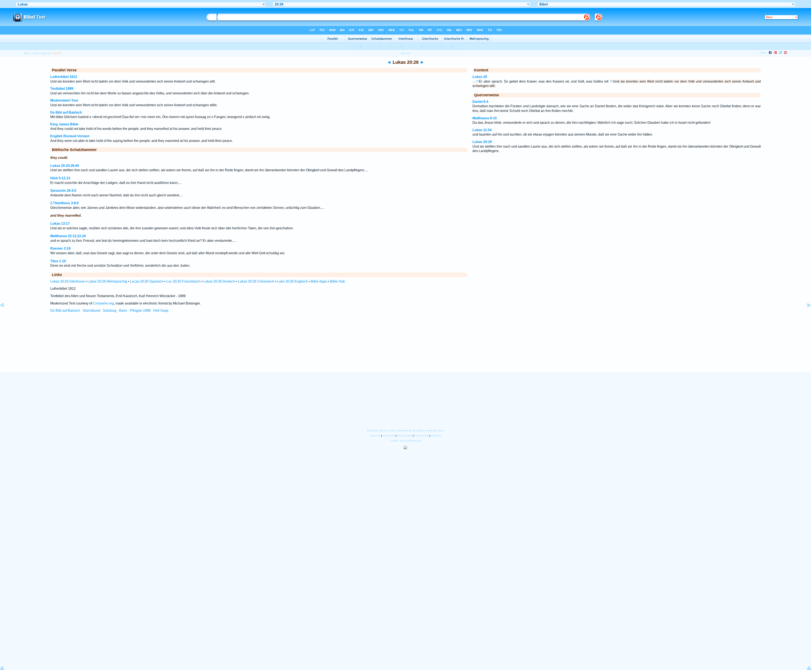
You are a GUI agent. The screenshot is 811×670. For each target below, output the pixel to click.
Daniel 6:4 (480, 101)
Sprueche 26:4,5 (63, 190)
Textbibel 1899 (61, 88)
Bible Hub (337, 281)
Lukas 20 (479, 77)
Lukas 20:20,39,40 (64, 165)
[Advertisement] (405, 346)
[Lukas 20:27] (805, 315)
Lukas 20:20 (482, 142)
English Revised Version (70, 136)
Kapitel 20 (45, 53)
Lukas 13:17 (60, 223)
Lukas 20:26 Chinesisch (256, 281)
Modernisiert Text (64, 100)
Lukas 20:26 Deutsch (219, 281)
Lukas (35, 53)
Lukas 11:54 (482, 130)
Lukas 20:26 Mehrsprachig (107, 281)
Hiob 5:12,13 (60, 178)
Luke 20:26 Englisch (292, 281)
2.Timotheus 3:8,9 (64, 203)
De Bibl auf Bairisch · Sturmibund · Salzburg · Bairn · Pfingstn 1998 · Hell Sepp (109, 310)
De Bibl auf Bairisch (66, 112)
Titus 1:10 (58, 261)
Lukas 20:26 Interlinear (67, 281)
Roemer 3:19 (60, 248)
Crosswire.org (103, 303)
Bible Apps (319, 281)
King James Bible (64, 124)
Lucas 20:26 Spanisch (146, 281)
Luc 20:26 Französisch (183, 281)
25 (477, 81)
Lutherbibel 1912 (63, 77)
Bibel (26, 53)
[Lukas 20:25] (5, 315)
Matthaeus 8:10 (484, 118)
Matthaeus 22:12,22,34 (68, 236)
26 (611, 81)
